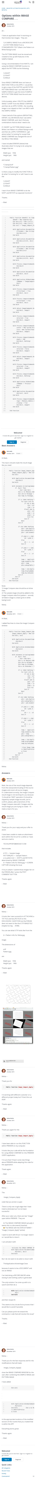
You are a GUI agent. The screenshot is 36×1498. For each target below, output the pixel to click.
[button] (4, 25)
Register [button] (23, 442)
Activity (4, 1473)
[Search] (29, 2)
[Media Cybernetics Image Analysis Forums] (18, 2)
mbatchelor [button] (10, 24)
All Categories (6, 1468)
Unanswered (18, 1476)
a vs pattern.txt (10, 1060)
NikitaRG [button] (9, 451)
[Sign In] (33, 2)
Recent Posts (6, 1471)
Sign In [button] (12, 442)
